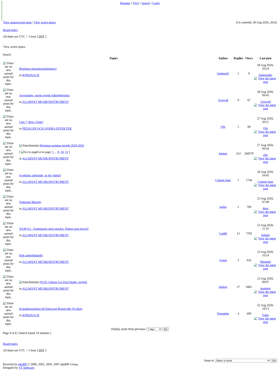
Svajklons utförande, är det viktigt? (40, 175)
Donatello (223, 313)
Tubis (265, 315)
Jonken (223, 153)
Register (125, 3)
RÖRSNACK (30, 75)
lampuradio (265, 75)
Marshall (265, 261)
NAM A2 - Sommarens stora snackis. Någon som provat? (54, 228)
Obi (223, 126)
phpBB (22, 364)
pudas (222, 206)
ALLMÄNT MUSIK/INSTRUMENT (45, 101)
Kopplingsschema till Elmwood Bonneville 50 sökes (50, 308)
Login (156, 3)
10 (62, 152)
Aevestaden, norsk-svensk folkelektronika (44, 95)
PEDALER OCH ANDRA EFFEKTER (47, 128)
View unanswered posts (17, 22)
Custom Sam (223, 180)
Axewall (223, 100)
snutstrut (265, 288)
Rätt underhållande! (31, 255)
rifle (265, 155)
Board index (10, 30)
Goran (223, 260)
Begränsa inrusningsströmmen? (38, 68)
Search (146, 3)
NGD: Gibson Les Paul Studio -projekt (63, 282)
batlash (265, 235)
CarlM (223, 233)
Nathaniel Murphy (30, 202)
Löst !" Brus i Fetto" (31, 122)
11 (66, 152)
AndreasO (223, 73)
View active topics (45, 22)
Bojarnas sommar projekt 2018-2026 (62, 145)
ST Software (26, 367)
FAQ (136, 3)
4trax (265, 208)
